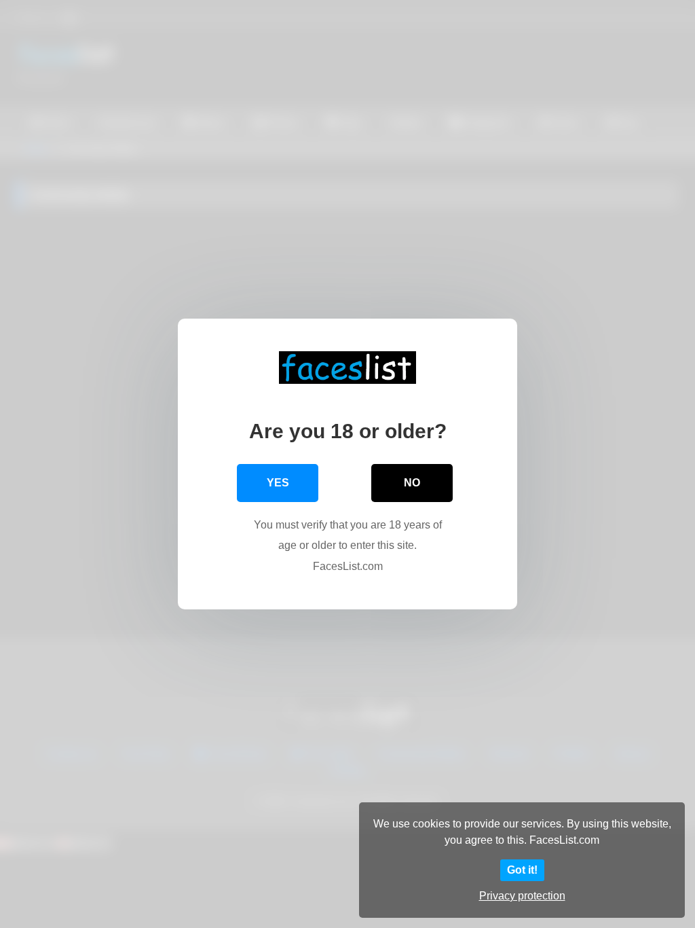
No (412, 482)
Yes (278, 482)
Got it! (522, 870)
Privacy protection (522, 896)
